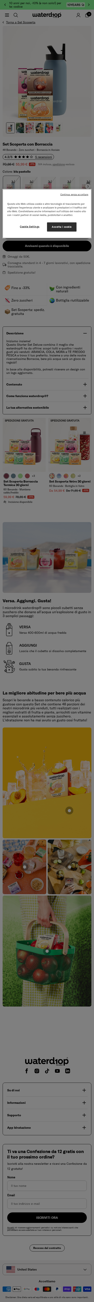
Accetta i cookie (62, 226)
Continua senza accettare (74, 194)
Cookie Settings (30, 226)
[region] (47, 213)
